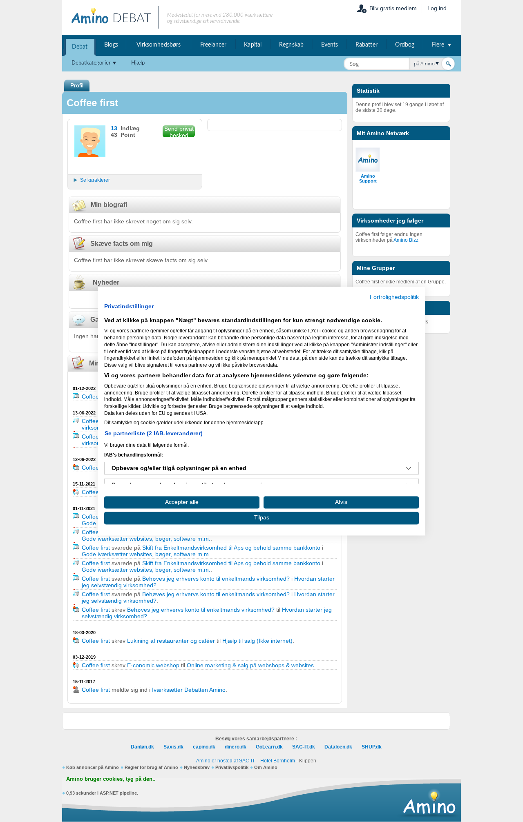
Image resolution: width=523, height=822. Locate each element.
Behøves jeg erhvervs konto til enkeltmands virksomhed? (216, 578)
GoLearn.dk (269, 747)
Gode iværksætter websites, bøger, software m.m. (146, 538)
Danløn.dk (142, 747)
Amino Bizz (405, 240)
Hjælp (138, 63)
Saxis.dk (173, 747)
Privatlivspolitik (231, 767)
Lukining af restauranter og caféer (171, 640)
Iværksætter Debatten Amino (189, 689)
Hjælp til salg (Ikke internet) (257, 640)
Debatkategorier (91, 63)
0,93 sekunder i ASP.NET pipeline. (102, 793)
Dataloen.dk (338, 747)
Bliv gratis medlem (393, 8)
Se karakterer (95, 180)
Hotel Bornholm (277, 761)
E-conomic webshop (153, 665)
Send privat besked (179, 131)
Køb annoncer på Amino (92, 767)
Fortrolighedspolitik (394, 297)
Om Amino (265, 767)
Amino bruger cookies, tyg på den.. (111, 779)
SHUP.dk (372, 747)
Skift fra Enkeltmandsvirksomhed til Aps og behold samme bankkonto (231, 547)
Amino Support (368, 178)
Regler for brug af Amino (151, 767)
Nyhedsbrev (197, 767)
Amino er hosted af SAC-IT (225, 761)
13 (114, 128)
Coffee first (96, 396)
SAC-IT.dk (303, 747)
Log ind (437, 8)
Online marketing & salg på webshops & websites (250, 665)
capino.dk (204, 747)
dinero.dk (235, 747)
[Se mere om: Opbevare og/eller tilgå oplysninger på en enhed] (408, 468)
